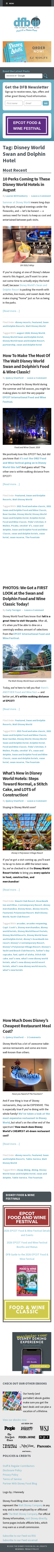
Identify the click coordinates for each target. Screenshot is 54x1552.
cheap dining (23, 1169)
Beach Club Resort (25, 900)
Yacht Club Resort (20, 916)
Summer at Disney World (16, 202)
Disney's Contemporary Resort (27, 942)
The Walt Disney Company (22, 1514)
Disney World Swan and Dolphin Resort (23, 340)
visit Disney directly (36, 1518)
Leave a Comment (41, 195)
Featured (37, 322)
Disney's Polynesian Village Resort (21, 946)
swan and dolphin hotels (25, 533)
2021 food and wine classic (31, 506)
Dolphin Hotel (37, 517)
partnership (9, 344)
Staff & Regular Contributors (18, 1466)
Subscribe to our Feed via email (20, 1540)
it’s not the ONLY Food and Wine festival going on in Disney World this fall (24, 463)
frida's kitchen (36, 521)
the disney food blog (27, 18)
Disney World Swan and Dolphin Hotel (23, 336)
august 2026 (23, 332)
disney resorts (23, 322)
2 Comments (34, 1037)
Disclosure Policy (12, 1470)
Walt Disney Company (30, 1505)
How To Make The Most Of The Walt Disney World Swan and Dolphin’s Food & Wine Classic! (26, 363)
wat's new (14, 958)
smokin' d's (26, 525)
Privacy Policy (10, 1474)
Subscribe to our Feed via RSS (19, 1535)
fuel (15, 954)
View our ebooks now (15, 1420)
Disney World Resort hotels (32, 931)
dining (35, 1169)
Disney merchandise (29, 927)
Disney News (25, 908)
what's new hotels (13, 969)
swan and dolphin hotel (29, 344)
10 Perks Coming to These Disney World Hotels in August (26, 184)
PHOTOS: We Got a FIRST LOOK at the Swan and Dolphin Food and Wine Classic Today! (25, 596)
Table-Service (33, 1158)
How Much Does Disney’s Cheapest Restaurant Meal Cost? (27, 1025)
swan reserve (17, 537)
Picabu (14, 525)
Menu (11, 3)
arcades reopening (36, 923)
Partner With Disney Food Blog (20, 1483)
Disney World (38, 332)
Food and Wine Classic (15, 521)
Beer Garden (9, 514)
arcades (21, 923)
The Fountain (32, 537)
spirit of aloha (26, 954)
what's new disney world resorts (28, 966)
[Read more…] (11, 311)
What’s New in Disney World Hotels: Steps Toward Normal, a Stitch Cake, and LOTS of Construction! (25, 784)
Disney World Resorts (14, 935)
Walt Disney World (35, 325)
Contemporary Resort (30, 904)
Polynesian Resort (24, 912)
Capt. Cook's (10, 927)
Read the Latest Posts (16, 71)
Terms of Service (12, 1479)
